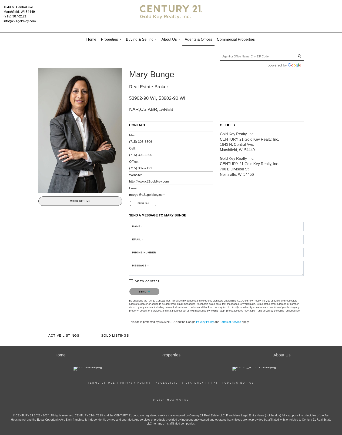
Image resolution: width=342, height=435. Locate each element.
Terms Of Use (101, 383)
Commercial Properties (236, 39)
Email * (138, 239)
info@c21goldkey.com (19, 21)
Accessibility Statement (181, 383)
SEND (143, 291)
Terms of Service (230, 322)
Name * (137, 226)
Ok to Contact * (148, 281)
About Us (171, 41)
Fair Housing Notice (232, 383)
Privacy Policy (205, 322)
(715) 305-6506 (140, 141)
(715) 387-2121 (15, 16)
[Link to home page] (171, 16)
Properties (112, 41)
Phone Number (144, 252)
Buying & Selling (142, 41)
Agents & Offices (198, 39)
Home (91, 39)
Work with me (80, 201)
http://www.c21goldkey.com (149, 181)
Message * (140, 265)
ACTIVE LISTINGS (63, 335)
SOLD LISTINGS (115, 335)
